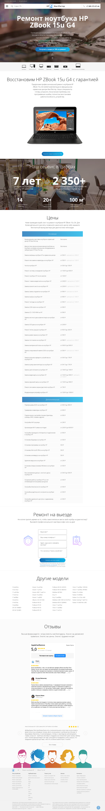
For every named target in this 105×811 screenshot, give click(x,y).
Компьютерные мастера (82, 785)
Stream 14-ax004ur (37, 595)
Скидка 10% (17, 6)
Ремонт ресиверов (16, 783)
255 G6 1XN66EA (16, 607)
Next (85, 733)
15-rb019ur (15, 602)
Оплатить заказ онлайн (10, 1)
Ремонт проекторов (16, 779)
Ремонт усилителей (16, 785)
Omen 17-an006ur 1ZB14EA (80, 587)
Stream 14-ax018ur (37, 587)
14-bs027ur (15, 600)
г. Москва (96, 1)
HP (29, 787)
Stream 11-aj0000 (37, 597)
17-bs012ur (15, 595)
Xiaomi (29, 799)
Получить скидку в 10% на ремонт (52, 49)
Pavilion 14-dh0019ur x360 (80, 602)
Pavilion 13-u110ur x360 (79, 597)
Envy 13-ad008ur (56, 597)
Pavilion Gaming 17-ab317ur (80, 600)
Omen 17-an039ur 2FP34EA (80, 589)
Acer (29, 779)
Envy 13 (54, 595)
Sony (29, 791)
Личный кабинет (23, 1)
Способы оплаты (64, 779)
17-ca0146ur (15, 592)
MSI (29, 785)
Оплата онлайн (64, 781)
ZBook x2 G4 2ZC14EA (38, 600)
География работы (81, 783)
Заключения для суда (49, 781)
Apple (29, 781)
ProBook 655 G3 (36, 610)
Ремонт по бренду (32, 775)
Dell (29, 795)
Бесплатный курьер (49, 777)
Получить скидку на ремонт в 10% (52, 154)
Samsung (30, 797)
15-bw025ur (15, 587)
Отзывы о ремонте (81, 777)
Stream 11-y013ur (37, 589)
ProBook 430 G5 (36, 602)
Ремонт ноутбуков (16, 775)
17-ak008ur (15, 597)
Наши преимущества (82, 779)
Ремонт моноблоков (16, 781)
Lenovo (29, 789)
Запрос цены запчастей (49, 779)
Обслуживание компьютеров (51, 783)
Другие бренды (40, 807)
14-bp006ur (15, 605)
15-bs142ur (15, 589)
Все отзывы (52, 745)
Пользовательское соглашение (48, 564)
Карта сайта (14, 807)
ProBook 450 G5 (36, 607)
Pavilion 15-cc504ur (78, 592)
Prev (20, 733)
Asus (29, 783)
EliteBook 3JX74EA (57, 592)
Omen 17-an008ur (57, 607)
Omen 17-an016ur (57, 605)
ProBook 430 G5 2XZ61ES (59, 587)
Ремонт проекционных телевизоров (17, 788)
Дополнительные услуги (34, 777)
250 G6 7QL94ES (16, 610)
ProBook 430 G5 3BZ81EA (59, 589)
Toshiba (30, 793)
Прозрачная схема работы (83, 781)
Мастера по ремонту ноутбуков (84, 789)
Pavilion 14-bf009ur (78, 595)
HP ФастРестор (52, 6)
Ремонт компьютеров (17, 777)
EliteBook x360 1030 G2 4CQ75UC (61, 600)
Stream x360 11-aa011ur (39, 592)
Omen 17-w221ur (57, 610)
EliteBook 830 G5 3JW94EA (59, 602)
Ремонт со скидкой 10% (49, 775)
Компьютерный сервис (82, 787)
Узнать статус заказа (65, 775)
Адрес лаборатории (81, 775)
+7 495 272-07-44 (92, 6)
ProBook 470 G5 (36, 605)
